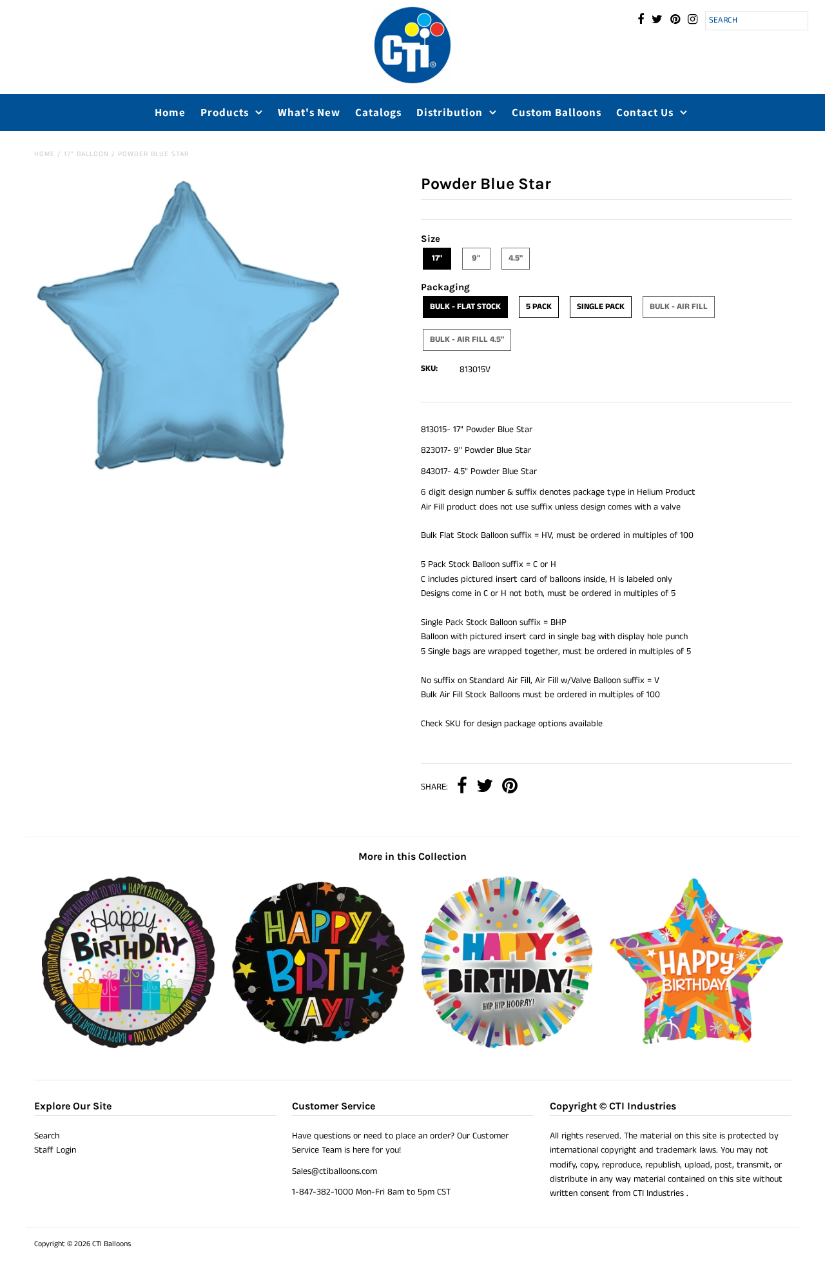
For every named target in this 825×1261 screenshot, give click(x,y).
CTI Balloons (111, 1243)
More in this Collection (412, 856)
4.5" (516, 258)
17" (437, 258)
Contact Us (645, 112)
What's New (309, 112)
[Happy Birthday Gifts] (128, 1046)
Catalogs (378, 112)
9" (476, 258)
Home (170, 112)
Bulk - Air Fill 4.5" (467, 339)
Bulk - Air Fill (679, 307)
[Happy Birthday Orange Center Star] (696, 1046)
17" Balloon (86, 154)
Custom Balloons (556, 112)
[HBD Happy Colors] (507, 1046)
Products (224, 112)
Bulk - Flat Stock (465, 307)
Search (46, 1135)
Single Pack (601, 307)
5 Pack (539, 307)
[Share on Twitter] (484, 787)
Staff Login (55, 1150)
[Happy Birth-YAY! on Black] (317, 1046)
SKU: (429, 368)
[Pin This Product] (510, 787)
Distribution (449, 112)
